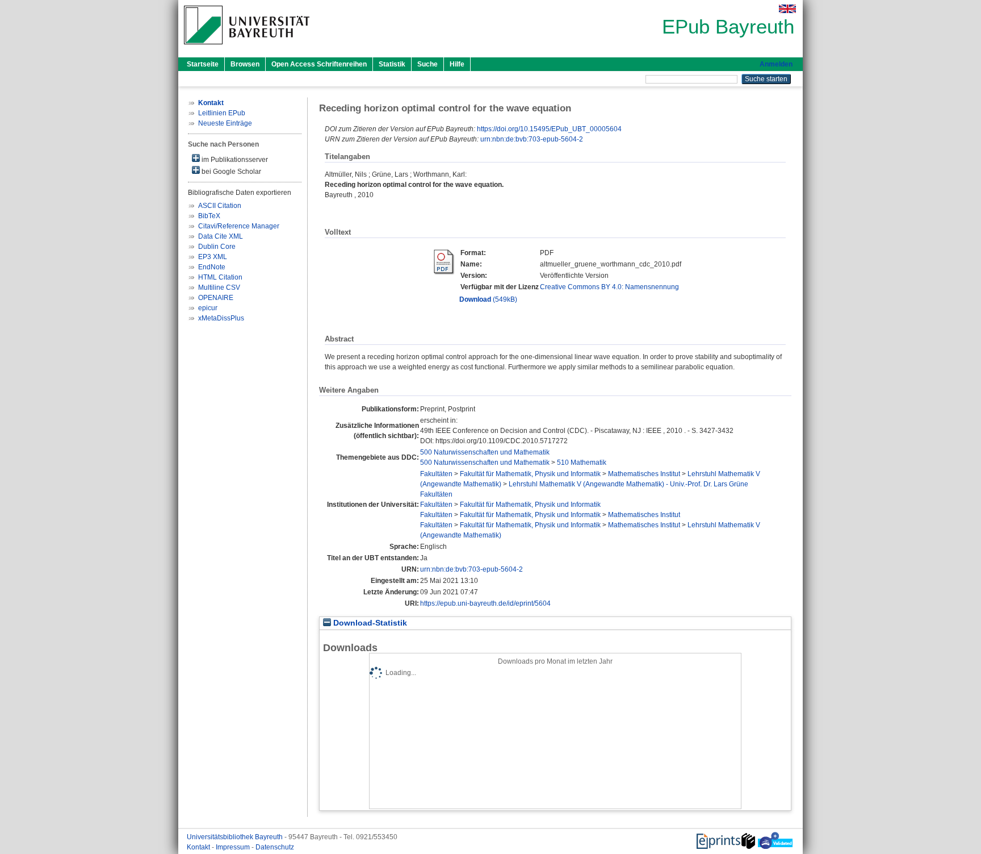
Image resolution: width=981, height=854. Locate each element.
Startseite (203, 64)
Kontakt (199, 847)
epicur (207, 308)
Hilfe (457, 64)
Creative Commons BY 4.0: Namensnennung (609, 287)
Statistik (392, 64)
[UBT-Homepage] (246, 48)
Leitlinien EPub (221, 113)
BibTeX (209, 216)
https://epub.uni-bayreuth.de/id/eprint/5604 (485, 603)
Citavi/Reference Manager (238, 226)
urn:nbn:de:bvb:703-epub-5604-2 (531, 139)
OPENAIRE (215, 298)
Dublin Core (217, 247)
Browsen (244, 64)
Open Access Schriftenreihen (319, 64)
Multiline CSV (219, 287)
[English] (787, 9)
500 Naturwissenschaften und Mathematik (485, 452)
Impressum (233, 847)
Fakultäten (436, 474)
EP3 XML (212, 257)
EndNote (211, 267)
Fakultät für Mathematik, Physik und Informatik (530, 474)
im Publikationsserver (234, 160)
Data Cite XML (220, 236)
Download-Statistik (369, 623)
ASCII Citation (219, 206)
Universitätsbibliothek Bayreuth (235, 837)
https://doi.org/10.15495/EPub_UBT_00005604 (549, 129)
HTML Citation (220, 277)
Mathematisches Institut (644, 474)
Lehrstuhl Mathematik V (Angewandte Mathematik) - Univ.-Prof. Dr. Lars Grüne (628, 484)
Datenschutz (274, 847)
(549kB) (488, 299)
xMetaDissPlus (221, 318)
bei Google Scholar (230, 172)
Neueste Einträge (225, 123)
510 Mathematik (581, 462)
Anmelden (776, 64)
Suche (427, 64)
